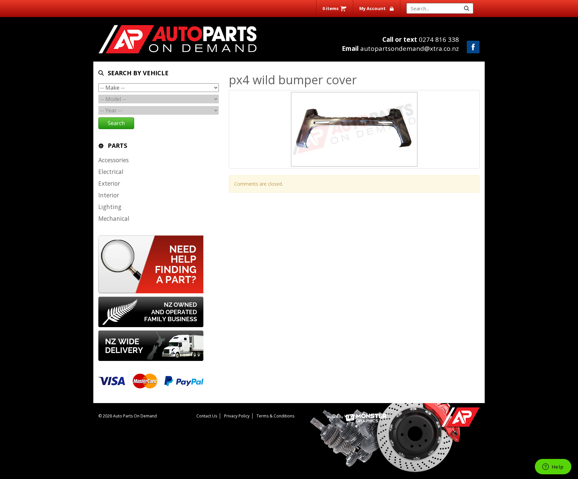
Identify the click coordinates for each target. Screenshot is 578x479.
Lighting (109, 207)
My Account (372, 8)
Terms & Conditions (275, 416)
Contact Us (206, 416)
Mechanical (113, 218)
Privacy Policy (237, 416)
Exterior (109, 183)
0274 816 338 (420, 39)
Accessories (113, 160)
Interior (108, 195)
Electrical (110, 172)
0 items (330, 8)
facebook (473, 47)
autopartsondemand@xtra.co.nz (400, 48)
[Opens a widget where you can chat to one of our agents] (553, 467)
